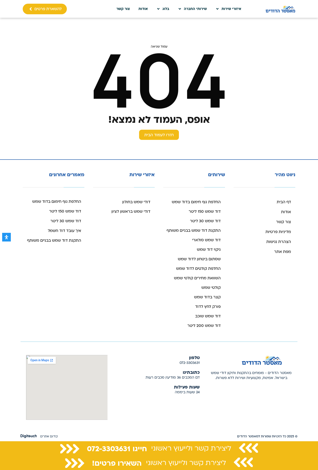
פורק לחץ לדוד (208, 306)
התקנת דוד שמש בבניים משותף (194, 230)
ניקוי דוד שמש (209, 249)
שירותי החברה (195, 8)
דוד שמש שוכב (208, 316)
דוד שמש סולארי (206, 240)
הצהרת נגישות (278, 241)
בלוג (165, 8)
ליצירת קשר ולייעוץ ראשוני (191, 448)
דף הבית (284, 202)
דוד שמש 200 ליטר (204, 325)
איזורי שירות (231, 8)
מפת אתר (282, 251)
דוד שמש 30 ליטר (205, 221)
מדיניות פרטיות (278, 231)
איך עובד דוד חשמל (64, 230)
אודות (143, 8)
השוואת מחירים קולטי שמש (197, 278)
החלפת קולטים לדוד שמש (198, 268)
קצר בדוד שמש (207, 297)
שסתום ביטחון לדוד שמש (199, 259)
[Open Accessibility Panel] (6, 237)
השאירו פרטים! (117, 463)
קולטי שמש (211, 287)
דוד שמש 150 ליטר (205, 211)
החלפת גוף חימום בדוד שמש (196, 202)
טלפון (194, 357)
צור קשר (123, 8)
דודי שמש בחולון (136, 202)
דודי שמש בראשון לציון (130, 211)
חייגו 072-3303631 (117, 448)
